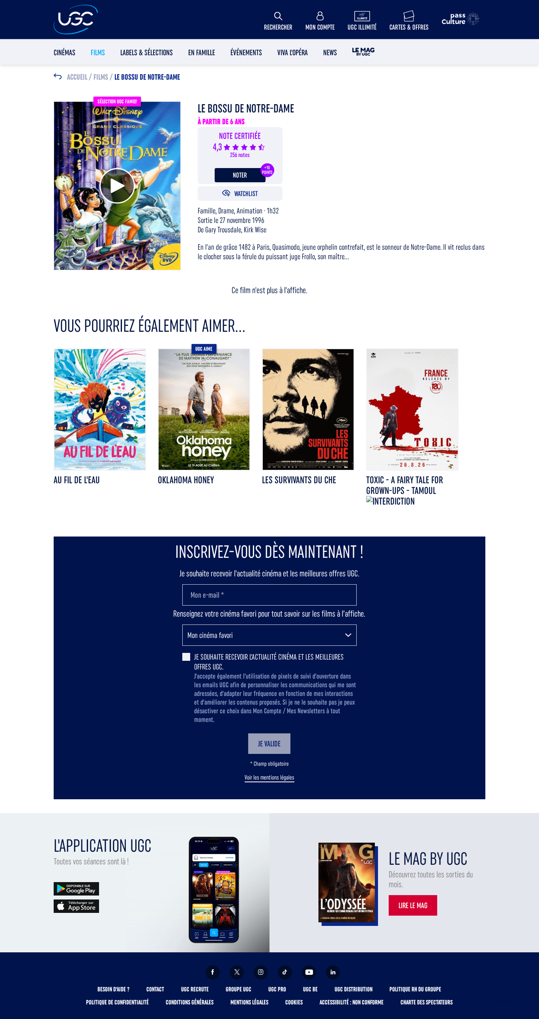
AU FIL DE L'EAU (77, 480)
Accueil (77, 77)
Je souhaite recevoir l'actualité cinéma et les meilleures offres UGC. (269, 661)
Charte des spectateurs (427, 1002)
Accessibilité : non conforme (352, 1002)
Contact (155, 989)
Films (98, 52)
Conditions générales (189, 1002)
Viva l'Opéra (292, 52)
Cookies (294, 1002)
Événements (246, 52)
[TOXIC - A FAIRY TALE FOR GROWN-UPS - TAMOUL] (412, 409)
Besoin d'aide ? (113, 989)
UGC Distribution (353, 989)
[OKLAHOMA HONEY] (204, 409)
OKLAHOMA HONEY (186, 480)
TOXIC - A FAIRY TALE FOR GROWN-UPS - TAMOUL (404, 485)
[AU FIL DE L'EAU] (99, 409)
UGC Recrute (195, 989)
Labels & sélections (146, 52)
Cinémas (64, 52)
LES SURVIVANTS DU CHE (299, 480)
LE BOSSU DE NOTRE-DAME (147, 77)
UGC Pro (277, 989)
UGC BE (310, 989)
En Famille (201, 52)
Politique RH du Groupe (415, 989)
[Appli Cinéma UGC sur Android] (76, 888)
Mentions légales (249, 1002)
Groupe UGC (238, 989)
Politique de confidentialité (117, 1002)
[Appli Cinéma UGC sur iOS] (76, 905)
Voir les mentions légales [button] (269, 777)
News (330, 52)
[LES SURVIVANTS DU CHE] (308, 409)
